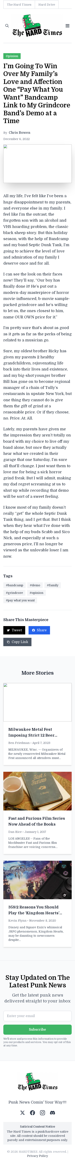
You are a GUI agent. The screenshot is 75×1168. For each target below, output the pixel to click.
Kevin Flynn (17, 920)
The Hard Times (19, 4)
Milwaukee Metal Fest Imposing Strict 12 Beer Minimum (31, 735)
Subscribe (37, 1030)
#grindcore (14, 592)
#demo (35, 585)
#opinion (36, 592)
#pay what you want (20, 600)
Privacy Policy (37, 1156)
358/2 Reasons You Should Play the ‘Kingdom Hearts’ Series (33, 913)
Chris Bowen (19, 133)
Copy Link (20, 642)
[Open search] (7, 26)
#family (52, 585)
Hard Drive (46, 4)
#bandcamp (14, 585)
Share (42, 630)
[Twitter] (22, 1112)
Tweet (17, 630)
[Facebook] (32, 1112)
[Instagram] (42, 1112)
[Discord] (52, 1112)
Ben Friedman (19, 743)
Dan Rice (15, 832)
